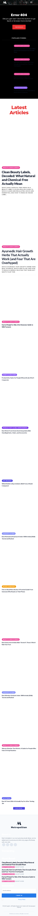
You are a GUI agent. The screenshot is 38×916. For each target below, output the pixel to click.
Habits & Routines (20, 87)
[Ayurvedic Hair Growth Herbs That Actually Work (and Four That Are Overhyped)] (7, 62)
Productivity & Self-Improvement (15, 427)
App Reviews (7, 480)
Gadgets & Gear (8, 533)
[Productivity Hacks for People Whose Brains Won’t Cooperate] (7, 90)
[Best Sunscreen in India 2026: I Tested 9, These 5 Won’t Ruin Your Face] (19, 616)
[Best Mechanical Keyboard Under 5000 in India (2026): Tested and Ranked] (19, 510)
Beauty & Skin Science (22, 45)
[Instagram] (7, 844)
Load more (18, 808)
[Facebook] (3, 844)
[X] (11, 844)
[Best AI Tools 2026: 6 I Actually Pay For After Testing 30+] (19, 774)
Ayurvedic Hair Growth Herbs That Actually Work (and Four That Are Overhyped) (23, 64)
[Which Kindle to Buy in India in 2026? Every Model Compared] (19, 457)
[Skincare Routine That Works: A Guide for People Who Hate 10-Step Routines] (19, 721)
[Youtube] (15, 844)
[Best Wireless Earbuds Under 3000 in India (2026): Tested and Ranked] (19, 668)
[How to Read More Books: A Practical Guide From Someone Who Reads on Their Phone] (19, 563)
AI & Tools (6, 798)
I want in (19, 895)
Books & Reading (9, 586)
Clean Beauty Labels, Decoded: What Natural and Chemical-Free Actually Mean (24, 50)
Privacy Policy (21, 899)
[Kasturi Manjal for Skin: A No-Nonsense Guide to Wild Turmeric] (7, 76)
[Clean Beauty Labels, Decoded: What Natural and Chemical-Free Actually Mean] (7, 49)
